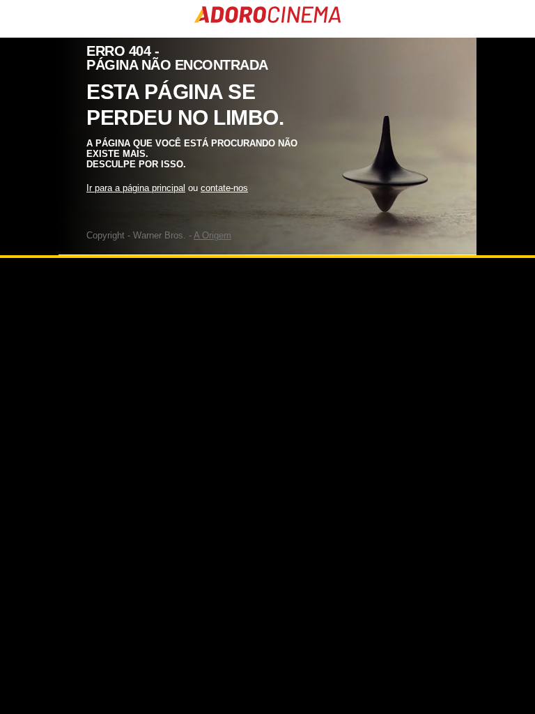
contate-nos (224, 188)
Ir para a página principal (135, 188)
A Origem (212, 235)
